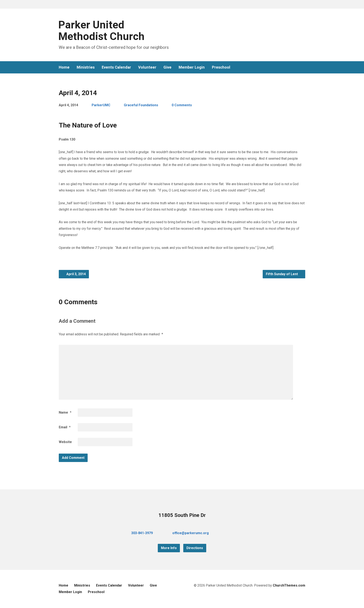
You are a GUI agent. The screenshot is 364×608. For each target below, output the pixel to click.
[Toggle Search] (60, 4)
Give (167, 67)
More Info (169, 548)
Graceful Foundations (141, 105)
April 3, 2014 (76, 274)
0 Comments (182, 105)
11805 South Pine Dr (182, 515)
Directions (194, 548)
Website (65, 442)
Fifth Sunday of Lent (282, 274)
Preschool (221, 67)
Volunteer (147, 67)
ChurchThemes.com (289, 585)
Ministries (86, 67)
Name (65, 412)
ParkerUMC (101, 105)
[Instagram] (303, 67)
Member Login (192, 67)
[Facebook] (290, 67)
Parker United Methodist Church (101, 30)
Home (64, 67)
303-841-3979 (142, 533)
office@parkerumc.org (190, 533)
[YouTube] (296, 67)
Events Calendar (116, 67)
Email (65, 427)
